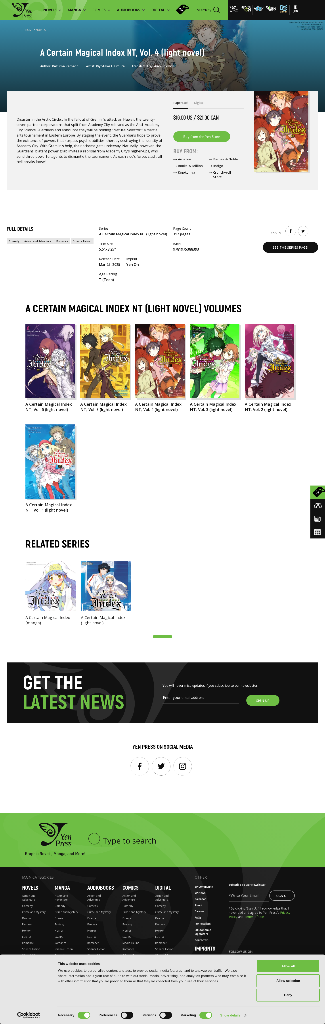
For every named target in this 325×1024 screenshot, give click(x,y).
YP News (200, 893)
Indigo (218, 165)
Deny (288, 995)
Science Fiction (82, 241)
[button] (162, 636)
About (199, 905)
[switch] (127, 1015)
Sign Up (282, 895)
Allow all (288, 966)
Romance (62, 241)
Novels (41, 30)
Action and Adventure (38, 241)
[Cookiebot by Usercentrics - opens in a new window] (28, 1015)
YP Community (204, 887)
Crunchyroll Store (222, 174)
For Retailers (203, 924)
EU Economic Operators (203, 932)
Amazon (184, 159)
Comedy (14, 241)
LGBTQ (26, 937)
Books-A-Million (190, 165)
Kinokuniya (186, 172)
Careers (200, 911)
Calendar (200, 899)
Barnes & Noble (225, 159)
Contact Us (201, 940)
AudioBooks (100, 888)
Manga (62, 888)
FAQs (198, 917)
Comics (130, 888)
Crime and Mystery (34, 912)
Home (29, 30)
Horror (26, 930)
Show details (230, 1015)
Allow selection (288, 981)
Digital (163, 888)
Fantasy (27, 924)
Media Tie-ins (130, 943)
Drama (26, 918)
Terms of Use (254, 917)
